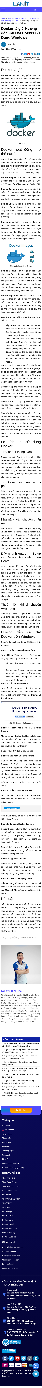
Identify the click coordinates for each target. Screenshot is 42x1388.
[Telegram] (32, 54)
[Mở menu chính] (3, 9)
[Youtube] (28, 54)
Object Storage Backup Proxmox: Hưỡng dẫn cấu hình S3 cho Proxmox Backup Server (20, 1051)
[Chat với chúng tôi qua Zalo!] (35, 1369)
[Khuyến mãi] (34, 10)
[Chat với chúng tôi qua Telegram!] (35, 1377)
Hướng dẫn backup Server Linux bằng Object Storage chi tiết (19, 1063)
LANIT (3, 18)
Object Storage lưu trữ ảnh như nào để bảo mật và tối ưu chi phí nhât (20, 1088)
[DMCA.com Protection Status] (20, 1351)
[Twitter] (25, 54)
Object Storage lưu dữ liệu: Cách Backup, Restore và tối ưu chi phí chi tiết (18, 1082)
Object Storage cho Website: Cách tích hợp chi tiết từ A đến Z (20, 1075)
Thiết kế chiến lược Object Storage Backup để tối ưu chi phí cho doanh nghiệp (20, 1094)
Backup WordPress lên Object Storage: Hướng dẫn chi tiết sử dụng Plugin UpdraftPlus (20, 1044)
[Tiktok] (35, 54)
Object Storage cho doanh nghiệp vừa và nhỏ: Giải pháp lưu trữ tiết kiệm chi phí (20, 1069)
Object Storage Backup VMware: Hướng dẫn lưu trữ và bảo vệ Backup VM (19, 1057)
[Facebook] (22, 54)
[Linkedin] (38, 54)
